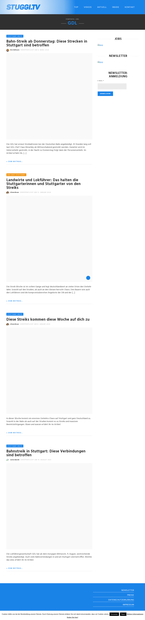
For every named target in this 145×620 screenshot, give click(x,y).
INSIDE (115, 7)
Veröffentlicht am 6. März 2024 (34, 50)
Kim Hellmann (14, 50)
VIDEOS (88, 7)
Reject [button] (123, 614)
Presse (130, 595)
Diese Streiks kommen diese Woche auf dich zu (48, 320)
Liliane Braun (14, 192)
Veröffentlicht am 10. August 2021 (35, 460)
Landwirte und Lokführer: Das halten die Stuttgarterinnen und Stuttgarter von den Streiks (43, 184)
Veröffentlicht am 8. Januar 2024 (35, 324)
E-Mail (101, 81)
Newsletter (127, 590)
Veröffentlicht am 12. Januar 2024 (35, 192)
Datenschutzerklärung (121, 600)
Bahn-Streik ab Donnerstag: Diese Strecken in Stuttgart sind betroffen (46, 43)
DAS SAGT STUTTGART (16, 175)
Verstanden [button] (114, 614)
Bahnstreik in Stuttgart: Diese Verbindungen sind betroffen (46, 453)
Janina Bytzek (14, 460)
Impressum (128, 604)
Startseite (70, 19)
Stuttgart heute (14, 36)
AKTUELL (102, 7)
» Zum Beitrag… (14, 161)
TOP (76, 7)
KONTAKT (130, 7)
